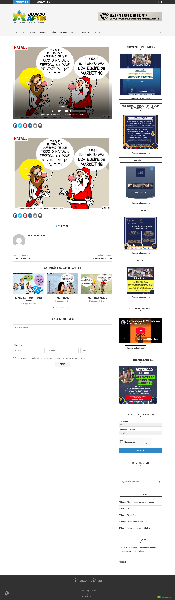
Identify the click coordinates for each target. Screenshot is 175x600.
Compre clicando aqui (140, 98)
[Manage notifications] (7, 593)
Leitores (31, 32)
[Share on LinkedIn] (30, 125)
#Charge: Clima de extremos (131, 522)
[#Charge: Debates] (62, 283)
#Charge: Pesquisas (43, 2)
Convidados (19, 32)
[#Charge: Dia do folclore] (96, 283)
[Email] (161, 2)
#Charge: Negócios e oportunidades (134, 528)
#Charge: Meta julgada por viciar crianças (28, 299)
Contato (96, 32)
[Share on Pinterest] (25, 125)
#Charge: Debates (62, 297)
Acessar (122, 562)
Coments (18, 345)
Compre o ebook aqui (135, 348)
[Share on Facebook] (15, 125)
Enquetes (74, 32)
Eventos (85, 32)
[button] (32, 2)
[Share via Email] (67, 226)
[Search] (161, 32)
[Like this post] (59, 226)
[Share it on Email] (35, 125)
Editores (63, 32)
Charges (42, 32)
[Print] (40, 125)
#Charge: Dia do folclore (97, 297)
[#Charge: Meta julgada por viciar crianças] (28, 283)
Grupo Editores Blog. (52, 115)
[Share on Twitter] (20, 125)
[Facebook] (158, 2)
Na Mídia (53, 32)
